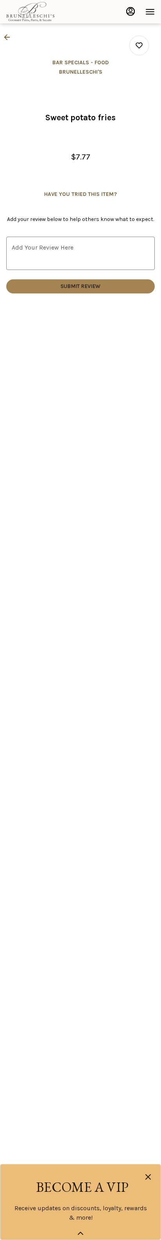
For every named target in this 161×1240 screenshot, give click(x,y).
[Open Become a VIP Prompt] (80, 1233)
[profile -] (130, 11)
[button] (9, 37)
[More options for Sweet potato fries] (139, 45)
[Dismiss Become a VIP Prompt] (148, 1177)
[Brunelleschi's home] (41, 12)
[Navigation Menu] (150, 11)
